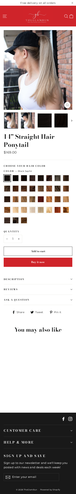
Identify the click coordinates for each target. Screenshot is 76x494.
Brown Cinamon (66, 178)
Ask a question (17, 300)
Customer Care (22, 430)
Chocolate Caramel (23, 188)
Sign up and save (25, 455)
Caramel (23, 199)
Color (18, 171)
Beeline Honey (49, 199)
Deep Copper (40, 199)
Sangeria (23, 220)
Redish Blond (66, 209)
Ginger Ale (23, 209)
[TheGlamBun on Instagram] (70, 418)
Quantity (11, 231)
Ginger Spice (7, 209)
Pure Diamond (32, 209)
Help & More (19, 442)
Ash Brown (57, 188)
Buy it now (38, 262)
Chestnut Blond (15, 199)
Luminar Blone (40, 209)
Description (14, 279)
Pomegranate (57, 209)
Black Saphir (7, 178)
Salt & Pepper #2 (15, 220)
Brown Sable (23, 178)
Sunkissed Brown (40, 188)
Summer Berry (66, 188)
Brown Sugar (40, 178)
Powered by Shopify (50, 489)
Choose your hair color (25, 166)
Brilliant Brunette (49, 188)
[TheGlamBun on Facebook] (63, 418)
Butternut (66, 199)
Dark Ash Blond (7, 199)
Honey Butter (49, 209)
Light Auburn (57, 199)
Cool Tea (7, 188)
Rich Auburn (49, 178)
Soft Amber (15, 188)
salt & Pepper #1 (7, 220)
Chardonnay (15, 209)
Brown (32, 178)
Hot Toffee (32, 199)
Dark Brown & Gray (57, 178)
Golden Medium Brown (32, 188)
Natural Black (15, 178)
